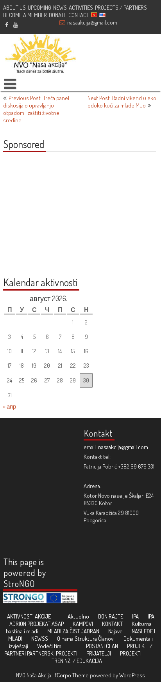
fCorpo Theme (72, 675)
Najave (115, 631)
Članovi (106, 638)
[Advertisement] (52, 218)
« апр (9, 406)
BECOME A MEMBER (25, 15)
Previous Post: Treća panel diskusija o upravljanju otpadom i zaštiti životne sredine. (36, 109)
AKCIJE (43, 616)
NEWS (60, 7)
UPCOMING (39, 7)
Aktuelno (78, 616)
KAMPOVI (83, 623)
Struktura (86, 638)
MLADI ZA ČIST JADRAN (73, 631)
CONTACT (78, 15)
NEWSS (39, 638)
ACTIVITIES (81, 7)
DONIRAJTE (110, 616)
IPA (135, 616)
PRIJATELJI (98, 653)
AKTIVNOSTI (20, 616)
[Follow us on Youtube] (15, 24)
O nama (65, 638)
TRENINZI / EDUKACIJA (77, 660)
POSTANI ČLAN (102, 646)
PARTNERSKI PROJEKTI (52, 653)
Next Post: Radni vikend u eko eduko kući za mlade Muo (122, 101)
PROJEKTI (130, 653)
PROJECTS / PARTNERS (121, 7)
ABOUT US (14, 7)
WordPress (132, 675)
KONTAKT (112, 623)
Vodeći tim (49, 646)
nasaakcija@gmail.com (92, 22)
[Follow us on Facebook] (6, 24)
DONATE (57, 15)
